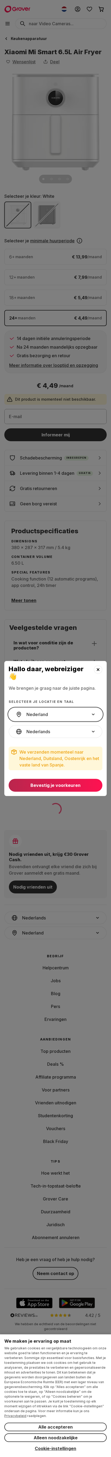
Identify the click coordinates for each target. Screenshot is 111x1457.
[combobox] (55, 714)
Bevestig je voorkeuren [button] (55, 785)
